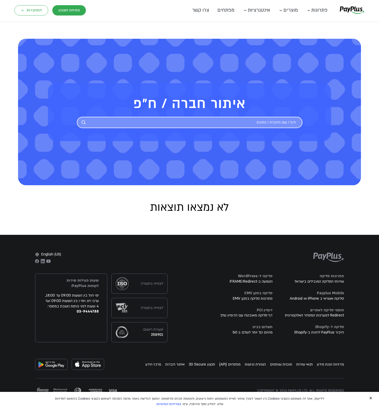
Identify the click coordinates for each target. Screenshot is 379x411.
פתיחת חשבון (69, 10)
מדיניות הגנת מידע (330, 364)
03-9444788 (88, 311)
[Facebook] (37, 261)
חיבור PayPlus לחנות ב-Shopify (319, 332)
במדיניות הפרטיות (168, 404)
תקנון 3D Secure (202, 364)
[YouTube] (48, 261)
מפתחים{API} (230, 364)
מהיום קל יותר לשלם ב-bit (253, 332)
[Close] (371, 398)
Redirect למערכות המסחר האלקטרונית (314, 315)
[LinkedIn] (43, 261)
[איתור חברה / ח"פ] (83, 122)
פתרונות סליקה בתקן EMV (253, 298)
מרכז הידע (153, 364)
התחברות (34, 10)
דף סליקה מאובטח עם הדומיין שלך (246, 315)
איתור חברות (175, 364)
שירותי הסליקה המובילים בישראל (319, 281)
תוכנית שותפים (281, 364)
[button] (202, 10)
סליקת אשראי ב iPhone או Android (317, 298)
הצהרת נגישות (255, 364)
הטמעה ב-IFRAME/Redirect (251, 281)
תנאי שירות (304, 364)
